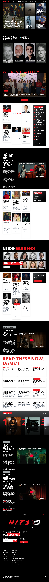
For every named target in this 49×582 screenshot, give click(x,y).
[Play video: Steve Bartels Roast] (8, 53)
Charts (19, 1)
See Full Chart (36, 143)
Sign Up (15, 540)
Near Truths (24, 1)
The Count (34, 1)
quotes (4, 183)
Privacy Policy (15, 562)
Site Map (14, 567)
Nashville (36, 196)
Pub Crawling (37, 200)
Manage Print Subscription (18, 558)
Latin (35, 198)
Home (4, 550)
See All (44, 413)
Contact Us (14, 554)
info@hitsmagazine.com (7, 577)
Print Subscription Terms (17, 560)
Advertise (14, 552)
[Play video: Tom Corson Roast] (41, 53)
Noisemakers (6, 560)
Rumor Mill (15, 1)
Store (13, 556)
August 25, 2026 (13, 263)
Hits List (29, 1)
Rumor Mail (5, 538)
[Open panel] (45, 1)
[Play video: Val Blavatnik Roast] (30, 53)
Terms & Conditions (16, 565)
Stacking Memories (11, 181)
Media (4, 562)
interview (4, 501)
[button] (43, 514)
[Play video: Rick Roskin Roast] (19, 53)
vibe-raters (7, 413)
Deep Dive (14, 550)
